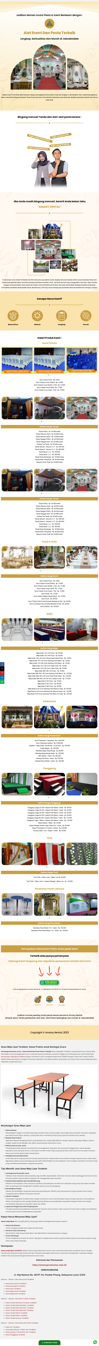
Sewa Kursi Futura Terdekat (16, 1283)
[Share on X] (2, 668)
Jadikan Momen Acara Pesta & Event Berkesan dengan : (49, 15)
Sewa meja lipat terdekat (61, 1051)
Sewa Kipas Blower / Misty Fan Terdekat (21, 1329)
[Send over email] (2, 682)
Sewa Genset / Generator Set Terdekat (21, 1332)
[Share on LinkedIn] (2, 677)
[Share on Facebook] (2, 664)
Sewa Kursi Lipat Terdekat (15, 1286)
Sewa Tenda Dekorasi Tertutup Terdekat (21, 1303)
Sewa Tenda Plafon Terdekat (17, 1313)
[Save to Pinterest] (2, 673)
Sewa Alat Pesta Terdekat (28, 1323)
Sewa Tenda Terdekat (27, 1299)
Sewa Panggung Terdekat (15, 1335)
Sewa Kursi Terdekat (26, 1279)
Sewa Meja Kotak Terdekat (16, 1291)
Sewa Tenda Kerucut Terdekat (17, 1318)
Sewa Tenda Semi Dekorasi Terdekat (19, 1310)
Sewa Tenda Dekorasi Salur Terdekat (20, 1308)
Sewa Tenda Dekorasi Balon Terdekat (20, 1305)
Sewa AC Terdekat (13, 1327)
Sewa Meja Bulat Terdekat (15, 1294)
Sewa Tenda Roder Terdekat (16, 1315)
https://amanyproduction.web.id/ (49, 1265)
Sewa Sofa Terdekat (13, 1289)
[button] (3, 360)
